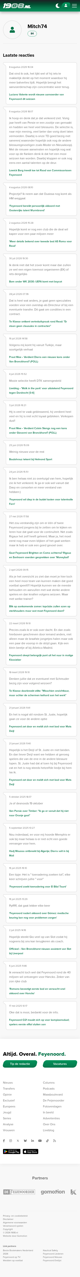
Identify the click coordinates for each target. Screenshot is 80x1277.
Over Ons (49, 1124)
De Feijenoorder (53, 1100)
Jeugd (7, 1112)
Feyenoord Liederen (53, 1253)
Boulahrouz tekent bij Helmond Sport (30, 459)
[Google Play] (11, 1151)
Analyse (8, 1124)
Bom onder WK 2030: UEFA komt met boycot (35, 282)
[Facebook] (5, 1140)
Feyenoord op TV (11, 1257)
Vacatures (60, 1064)
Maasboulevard (53, 1094)
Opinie (7, 1094)
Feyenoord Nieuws (52, 1257)
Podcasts (49, 1088)
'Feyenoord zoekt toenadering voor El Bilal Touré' (38, 887)
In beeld (48, 1112)
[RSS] (56, 1140)
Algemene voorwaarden (15, 1222)
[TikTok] (49, 1140)
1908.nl (17, 5)
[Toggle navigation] (74, 6)
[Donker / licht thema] (57, 6)
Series (7, 1118)
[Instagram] (12, 1140)
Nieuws (8, 1082)
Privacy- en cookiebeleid (15, 1216)
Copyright (8, 1229)
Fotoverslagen (52, 1106)
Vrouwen (9, 1130)
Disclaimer (8, 1219)
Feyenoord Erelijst (52, 1260)
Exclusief (9, 1100)
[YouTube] (41, 1140)
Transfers (9, 1088)
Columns (49, 1082)
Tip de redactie (20, 1064)
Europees (9, 1106)
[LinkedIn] (34, 1140)
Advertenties (51, 1118)
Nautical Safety (50, 1250)
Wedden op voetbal (13, 1260)
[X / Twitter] (19, 1140)
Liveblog (48, 1130)
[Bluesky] (27, 1140)
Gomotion (22, 1236)
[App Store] (30, 1151)
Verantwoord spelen (13, 1226)
